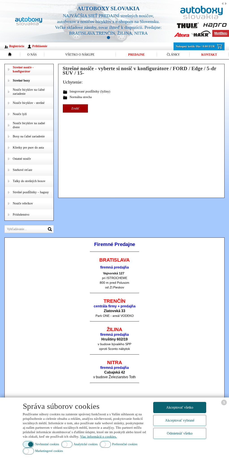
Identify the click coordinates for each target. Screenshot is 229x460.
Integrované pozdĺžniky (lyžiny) (90, 91)
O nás (32, 54)
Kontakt (209, 54)
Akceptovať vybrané (179, 420)
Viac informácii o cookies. (98, 436)
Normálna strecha (81, 97)
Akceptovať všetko (179, 407)
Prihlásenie (39, 46)
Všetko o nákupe (80, 54)
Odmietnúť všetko (180, 433)
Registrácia (16, 46)
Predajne (136, 54)
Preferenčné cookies (124, 444)
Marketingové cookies (49, 451)
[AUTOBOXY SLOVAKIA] (137, 21)
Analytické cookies (86, 444)
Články (173, 54)
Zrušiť (75, 108)
